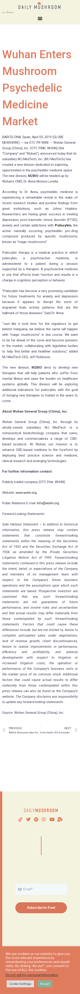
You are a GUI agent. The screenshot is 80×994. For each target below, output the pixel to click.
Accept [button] (45, 984)
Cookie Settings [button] (20, 984)
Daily (41, 810)
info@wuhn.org (48, 503)
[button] (40, 18)
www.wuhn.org (26, 493)
